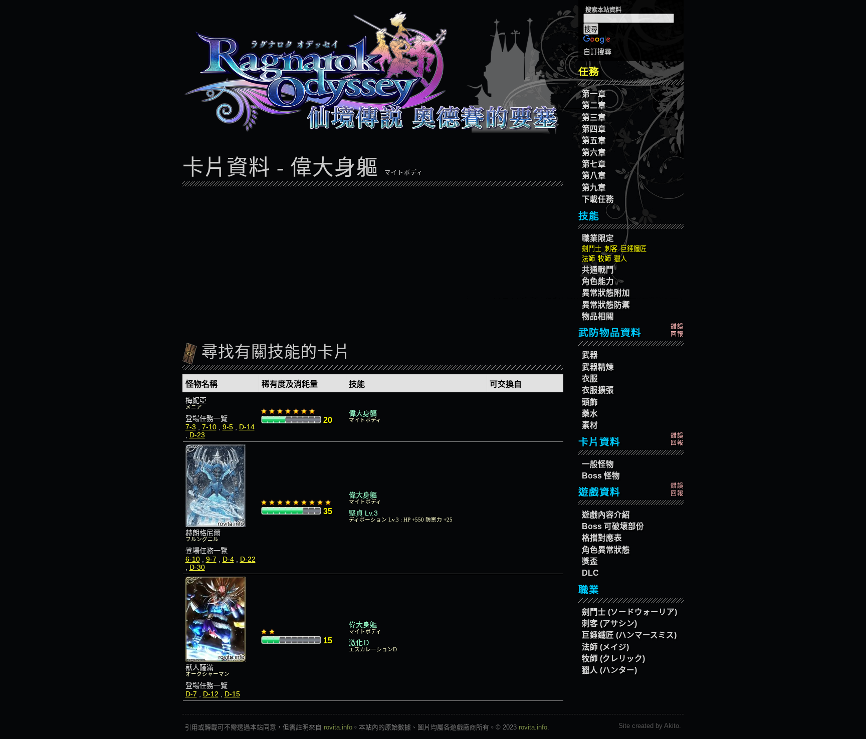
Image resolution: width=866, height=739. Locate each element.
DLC (590, 573)
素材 (590, 425)
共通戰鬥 (598, 270)
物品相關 (598, 316)
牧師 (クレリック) (613, 658)
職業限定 (598, 238)
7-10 (209, 427)
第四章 (594, 129)
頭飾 (590, 402)
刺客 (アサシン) (609, 623)
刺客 (610, 249)
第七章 (594, 164)
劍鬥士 (591, 249)
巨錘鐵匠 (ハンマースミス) (629, 635)
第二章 (594, 105)
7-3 (190, 427)
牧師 (604, 259)
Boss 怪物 (601, 475)
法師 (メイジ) (605, 647)
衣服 (590, 378)
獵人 (620, 259)
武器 (590, 355)
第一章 (594, 94)
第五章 (594, 140)
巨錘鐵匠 (633, 249)
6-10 (192, 559)
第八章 (594, 175)
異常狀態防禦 (606, 305)
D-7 (191, 694)
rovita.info (338, 727)
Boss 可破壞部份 (613, 526)
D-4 (228, 559)
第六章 (594, 152)
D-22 (248, 559)
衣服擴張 (598, 390)
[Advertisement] (372, 260)
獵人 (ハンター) (609, 670)
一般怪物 (598, 464)
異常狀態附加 (606, 293)
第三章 (594, 117)
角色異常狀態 (606, 550)
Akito (671, 725)
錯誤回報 (677, 330)
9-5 (228, 427)
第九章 (594, 187)
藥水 (590, 413)
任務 (588, 71)
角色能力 (598, 281)
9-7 (211, 559)
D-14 (247, 427)
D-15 (232, 694)
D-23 (197, 435)
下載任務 (598, 199)
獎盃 (590, 561)
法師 (588, 259)
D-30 (197, 567)
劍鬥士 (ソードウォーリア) (629, 612)
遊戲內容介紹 (606, 515)
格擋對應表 (602, 538)
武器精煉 (598, 367)
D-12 (211, 694)
